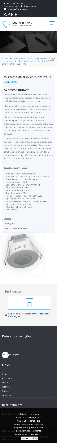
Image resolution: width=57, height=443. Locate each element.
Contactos (6, 395)
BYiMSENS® (26, 58)
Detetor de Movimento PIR (31, 61)
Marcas (5, 382)
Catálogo (29, 298)
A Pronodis (7, 378)
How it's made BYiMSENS (15, 228)
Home (4, 374)
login (28, 313)
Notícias (6, 391)
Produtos (14, 58)
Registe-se (13, 313)
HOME (5, 58)
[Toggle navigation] (52, 23)
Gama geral (9, 223)
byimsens (10, 82)
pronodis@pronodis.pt (17, 9)
